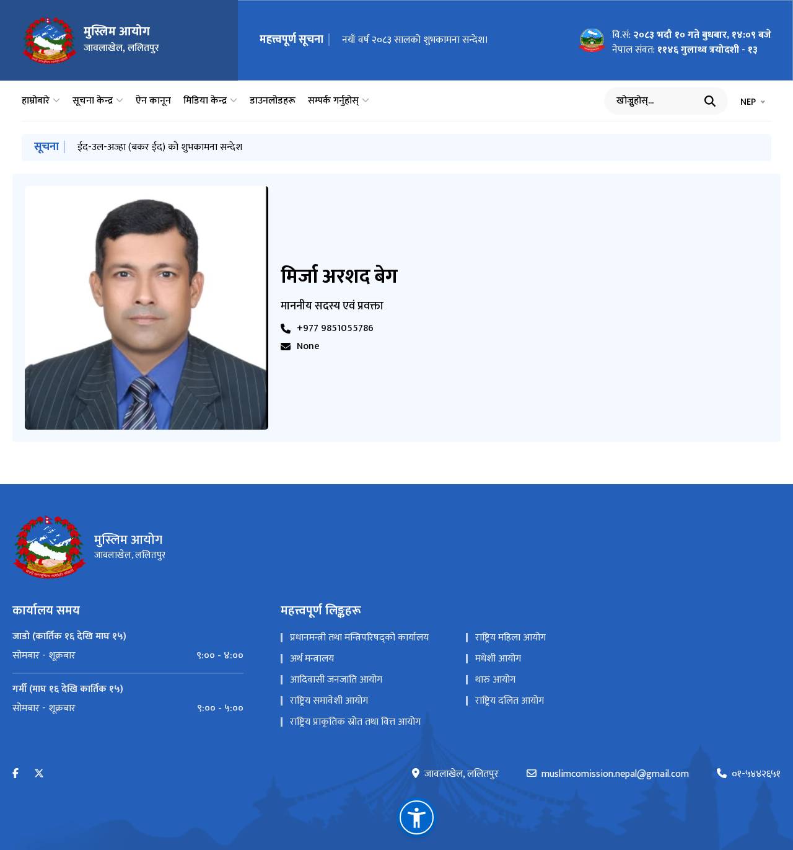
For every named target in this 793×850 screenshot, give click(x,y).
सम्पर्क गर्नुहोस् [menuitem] (333, 101)
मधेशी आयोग (498, 658)
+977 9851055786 (335, 328)
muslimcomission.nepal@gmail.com (615, 774)
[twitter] (39, 774)
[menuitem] (127, 656)
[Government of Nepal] (49, 40)
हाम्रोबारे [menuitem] (36, 101)
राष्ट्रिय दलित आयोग (509, 701)
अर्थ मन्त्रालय (312, 658)
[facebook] (15, 774)
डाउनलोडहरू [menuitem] (273, 101)
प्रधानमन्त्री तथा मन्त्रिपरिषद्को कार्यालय (359, 637)
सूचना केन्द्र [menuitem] (92, 101)
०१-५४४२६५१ (756, 774)
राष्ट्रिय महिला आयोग (510, 637)
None (308, 346)
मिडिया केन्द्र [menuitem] (205, 101)
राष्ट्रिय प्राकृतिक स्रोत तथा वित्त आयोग (355, 722)
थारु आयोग (495, 679)
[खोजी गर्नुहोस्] (710, 101)
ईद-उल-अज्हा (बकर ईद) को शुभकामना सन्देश (159, 147)
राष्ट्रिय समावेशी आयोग (329, 701)
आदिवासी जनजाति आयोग (336, 679)
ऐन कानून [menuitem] (153, 101)
